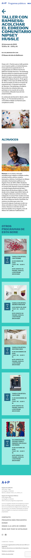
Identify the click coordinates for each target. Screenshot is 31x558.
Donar (5, 523)
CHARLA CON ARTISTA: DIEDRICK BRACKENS (19, 304)
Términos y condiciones (8, 551)
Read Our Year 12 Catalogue (14, 529)
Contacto (6, 517)
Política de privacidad (7, 554)
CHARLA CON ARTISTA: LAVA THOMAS (19, 257)
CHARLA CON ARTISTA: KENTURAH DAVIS (19, 348)
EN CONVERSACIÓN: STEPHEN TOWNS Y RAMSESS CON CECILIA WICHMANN (19, 442)
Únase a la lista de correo (14, 526)
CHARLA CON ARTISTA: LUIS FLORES (19, 394)
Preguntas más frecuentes (14, 520)
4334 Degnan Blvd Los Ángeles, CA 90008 (8, 498)
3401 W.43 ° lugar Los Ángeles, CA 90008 (8, 490)
